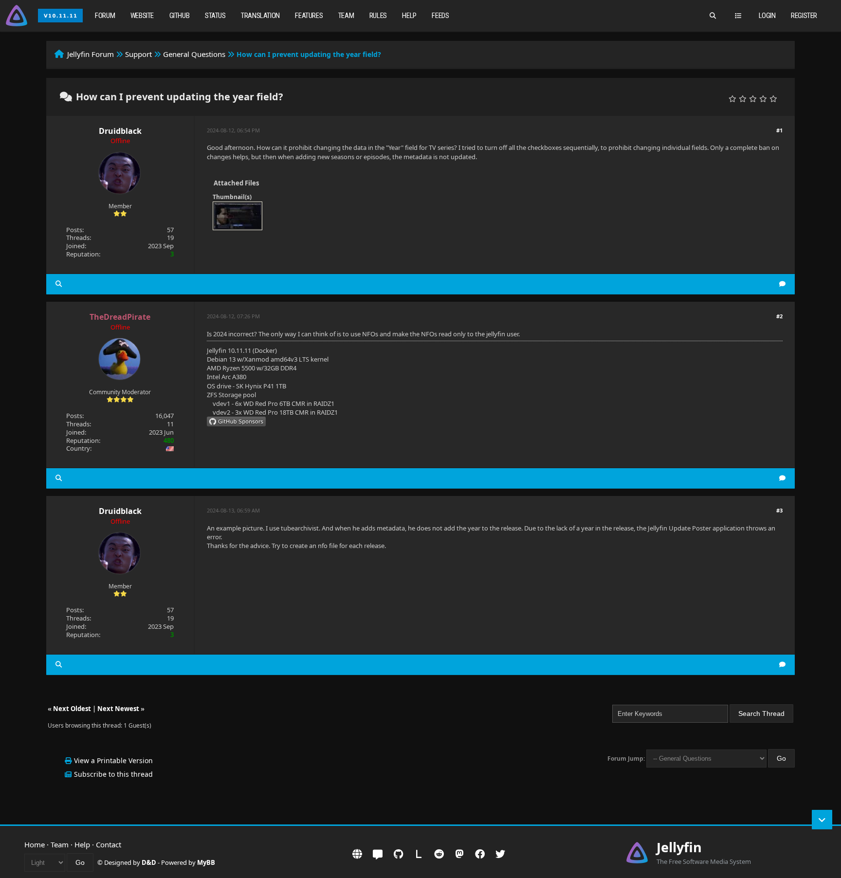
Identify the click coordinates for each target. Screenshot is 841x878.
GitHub (179, 15)
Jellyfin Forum (90, 54)
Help (409, 15)
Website (142, 15)
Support (138, 54)
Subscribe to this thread (113, 774)
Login (767, 15)
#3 (779, 510)
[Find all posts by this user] (58, 284)
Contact (108, 844)
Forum (105, 15)
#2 (779, 316)
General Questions (194, 54)
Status (215, 15)
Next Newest (118, 708)
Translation (260, 15)
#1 (779, 130)
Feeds (440, 15)
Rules (378, 15)
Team (346, 15)
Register (804, 15)
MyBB (206, 862)
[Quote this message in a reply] (782, 284)
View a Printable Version (113, 760)
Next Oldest (72, 708)
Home (34, 844)
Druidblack (120, 131)
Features (309, 15)
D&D (149, 862)
